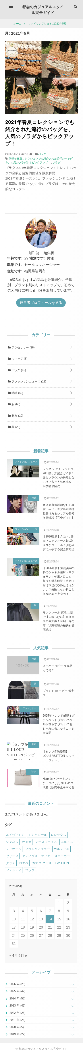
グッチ (10, 863)
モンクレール (37, 834)
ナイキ (46, 856)
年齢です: (14, 258)
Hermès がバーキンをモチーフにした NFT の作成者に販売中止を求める (58, 783)
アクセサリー (23, 347)
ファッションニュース (28, 381)
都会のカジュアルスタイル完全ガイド (43, 9)
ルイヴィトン (15, 834)
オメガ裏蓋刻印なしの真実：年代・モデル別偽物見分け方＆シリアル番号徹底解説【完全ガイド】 (58, 511)
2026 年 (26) (17, 984)
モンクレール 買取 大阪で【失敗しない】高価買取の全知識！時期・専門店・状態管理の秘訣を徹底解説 (58, 621)
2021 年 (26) (17, 1020)
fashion (62, 863)
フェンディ (13, 870)
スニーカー (62, 856)
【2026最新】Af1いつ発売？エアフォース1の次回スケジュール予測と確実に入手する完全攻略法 (58, 543)
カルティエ (61, 849)
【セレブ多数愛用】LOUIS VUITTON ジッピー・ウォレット (58, 756)
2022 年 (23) (17, 1012)
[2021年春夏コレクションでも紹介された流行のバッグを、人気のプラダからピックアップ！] (41, 113)
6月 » (23, 955)
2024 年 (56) (17, 998)
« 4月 (13, 955)
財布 (17, 415)
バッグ (18, 370)
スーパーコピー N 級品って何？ (57, 668)
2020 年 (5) (16, 1027)
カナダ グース (42, 863)
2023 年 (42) (17, 1005)
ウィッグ (19, 358)
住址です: (14, 271)
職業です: (14, 265)
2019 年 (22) (17, 1034)
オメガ (26, 842)
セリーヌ (12, 856)
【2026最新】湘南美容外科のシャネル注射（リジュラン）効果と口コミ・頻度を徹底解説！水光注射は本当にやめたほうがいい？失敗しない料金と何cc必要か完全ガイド (59, 581)
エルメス (67, 842)
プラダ (56, 162)
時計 (17, 393)
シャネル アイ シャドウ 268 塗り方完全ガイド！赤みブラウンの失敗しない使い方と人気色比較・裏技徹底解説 (58, 477)
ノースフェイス (46, 842)
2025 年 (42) (17, 991)
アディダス (30, 856)
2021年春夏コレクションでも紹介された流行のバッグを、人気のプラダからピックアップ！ (40, 132)
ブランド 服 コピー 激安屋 (58, 693)
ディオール (13, 849)
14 (50, 919)
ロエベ (23, 863)
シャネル (12, 842)
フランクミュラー (37, 849)
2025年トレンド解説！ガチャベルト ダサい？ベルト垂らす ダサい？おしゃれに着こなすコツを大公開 (59, 724)
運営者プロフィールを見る (41, 303)
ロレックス (58, 834)
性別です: (37, 258)
